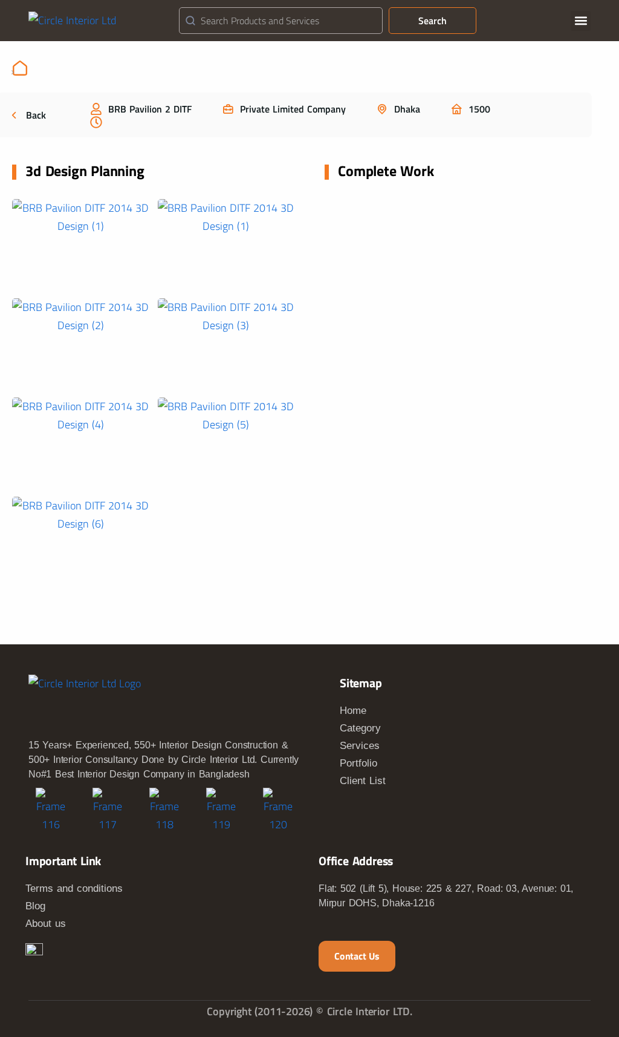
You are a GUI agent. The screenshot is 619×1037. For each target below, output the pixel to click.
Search (432, 20)
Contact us (357, 956)
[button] (581, 21)
